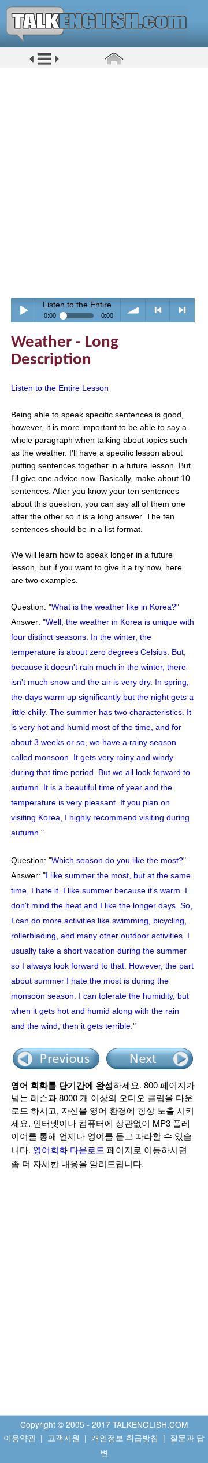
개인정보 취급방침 (124, 1437)
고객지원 (63, 1437)
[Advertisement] (104, 182)
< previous (158, 310)
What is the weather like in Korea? (113, 606)
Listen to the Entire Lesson (60, 388)
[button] (44, 63)
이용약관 (19, 1437)
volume (133, 310)
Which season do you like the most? (117, 860)
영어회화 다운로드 (69, 1149)
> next (182, 310)
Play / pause (23, 310)
